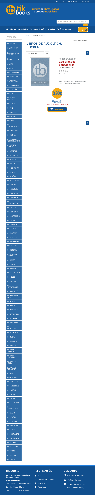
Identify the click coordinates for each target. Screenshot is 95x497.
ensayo (12, 208)
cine (11, 108)
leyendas (13, 310)
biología (13, 89)
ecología (13, 185)
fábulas (12, 229)
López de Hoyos (25, 483)
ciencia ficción (11, 98)
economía (13, 189)
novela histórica (11, 356)
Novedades (23, 29)
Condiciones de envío (46, 479)
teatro (12, 442)
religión (13, 421)
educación (13, 193)
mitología (13, 333)
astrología (14, 72)
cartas (12, 94)
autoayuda (14, 77)
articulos (13, 68)
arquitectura (13, 60)
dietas (12, 172)
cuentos (13, 151)
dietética (13, 176)
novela (12, 345)
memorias (13, 322)
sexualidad (14, 434)
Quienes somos (44, 476)
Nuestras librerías (38, 29)
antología (13, 48)
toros (12, 451)
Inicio (27, 36)
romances (13, 426)
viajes (12, 459)
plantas (12, 390)
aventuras (14, 81)
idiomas (12, 264)
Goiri (7, 491)
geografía (14, 246)
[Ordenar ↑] (47, 53)
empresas (13, 197)
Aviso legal (42, 487)
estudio (12, 220)
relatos (12, 417)
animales (13, 44)
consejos (13, 131)
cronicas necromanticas (13, 140)
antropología (13, 54)
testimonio (14, 447)
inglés (12, 277)
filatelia (13, 233)
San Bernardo (24, 491)
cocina (12, 116)
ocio (11, 373)
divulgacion (14, 181)
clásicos (13, 112)
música (12, 337)
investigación (13, 287)
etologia (13, 224)
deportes (13, 155)
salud (11, 430)
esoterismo (14, 216)
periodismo (14, 386)
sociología (14, 438)
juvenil (12, 301)
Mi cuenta (41, 483)
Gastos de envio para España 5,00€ (57, 105)
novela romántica (11, 368)
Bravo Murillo (10, 483)
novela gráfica (11, 350)
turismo (12, 455)
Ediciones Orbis (64, 67)
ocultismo (13, 377)
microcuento (12, 328)
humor (12, 260)
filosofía (13, 237)
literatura (14, 314)
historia (13, 250)
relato (12, 413)
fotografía (14, 241)
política (12, 399)
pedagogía (14, 382)
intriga (12, 281)
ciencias (13, 104)
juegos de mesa (12, 296)
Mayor (21, 487)
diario (12, 164)
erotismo (13, 212)
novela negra (11, 362)
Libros (13, 29)
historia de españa (13, 255)
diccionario (14, 168)
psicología (14, 403)
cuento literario (11, 146)
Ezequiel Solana (12, 487)
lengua (12, 306)
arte (11, 64)
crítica (12, 135)
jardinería (14, 291)
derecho (13, 159)
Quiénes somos (64, 29)
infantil (12, 268)
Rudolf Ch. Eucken (67, 59)
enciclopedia (12, 203)
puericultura (13, 409)
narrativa (13, 341)
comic (11, 121)
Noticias (51, 29)
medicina (13, 318)
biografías (14, 85)
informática (14, 273)
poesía (12, 394)
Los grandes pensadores (67, 63)
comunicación (13, 127)
